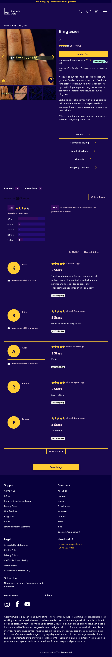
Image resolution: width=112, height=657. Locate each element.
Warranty (79, 159)
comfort (70, 627)
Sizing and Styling (79, 142)
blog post (63, 94)
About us (62, 490)
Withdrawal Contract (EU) (17, 570)
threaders (60, 637)
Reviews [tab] (11, 188)
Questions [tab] (33, 188)
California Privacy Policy (16, 560)
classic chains (15, 637)
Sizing (7, 521)
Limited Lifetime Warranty (17, 526)
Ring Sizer (9, 516)
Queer (61, 500)
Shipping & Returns (79, 167)
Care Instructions (79, 150)
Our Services (10, 511)
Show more (55, 451)
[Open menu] (105, 11)
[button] (70, 45)
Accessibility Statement (16, 544)
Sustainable (64, 506)
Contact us (9, 490)
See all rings (56, 467)
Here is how (76, 83)
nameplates (21, 641)
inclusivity (84, 627)
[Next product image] (53, 57)
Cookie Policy (11, 550)
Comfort (62, 516)
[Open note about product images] (51, 80)
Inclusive (62, 511)
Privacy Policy (11, 555)
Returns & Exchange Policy (17, 500)
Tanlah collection (78, 637)
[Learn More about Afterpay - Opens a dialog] (107, 61)
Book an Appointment (69, 531)
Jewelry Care (10, 506)
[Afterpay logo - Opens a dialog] (98, 61)
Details (79, 134)
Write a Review (98, 196)
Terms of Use (10, 565)
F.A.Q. (7, 495)
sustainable (29, 620)
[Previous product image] (3, 57)
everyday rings (11, 630)
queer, (26, 616)
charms (100, 634)
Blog (60, 526)
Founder (62, 495)
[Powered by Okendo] (16, 198)
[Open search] (80, 11)
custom (36, 641)
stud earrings (79, 634)
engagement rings (31, 630)
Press (60, 521)
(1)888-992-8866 (66, 547)
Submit (48, 595)
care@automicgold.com (70, 544)
